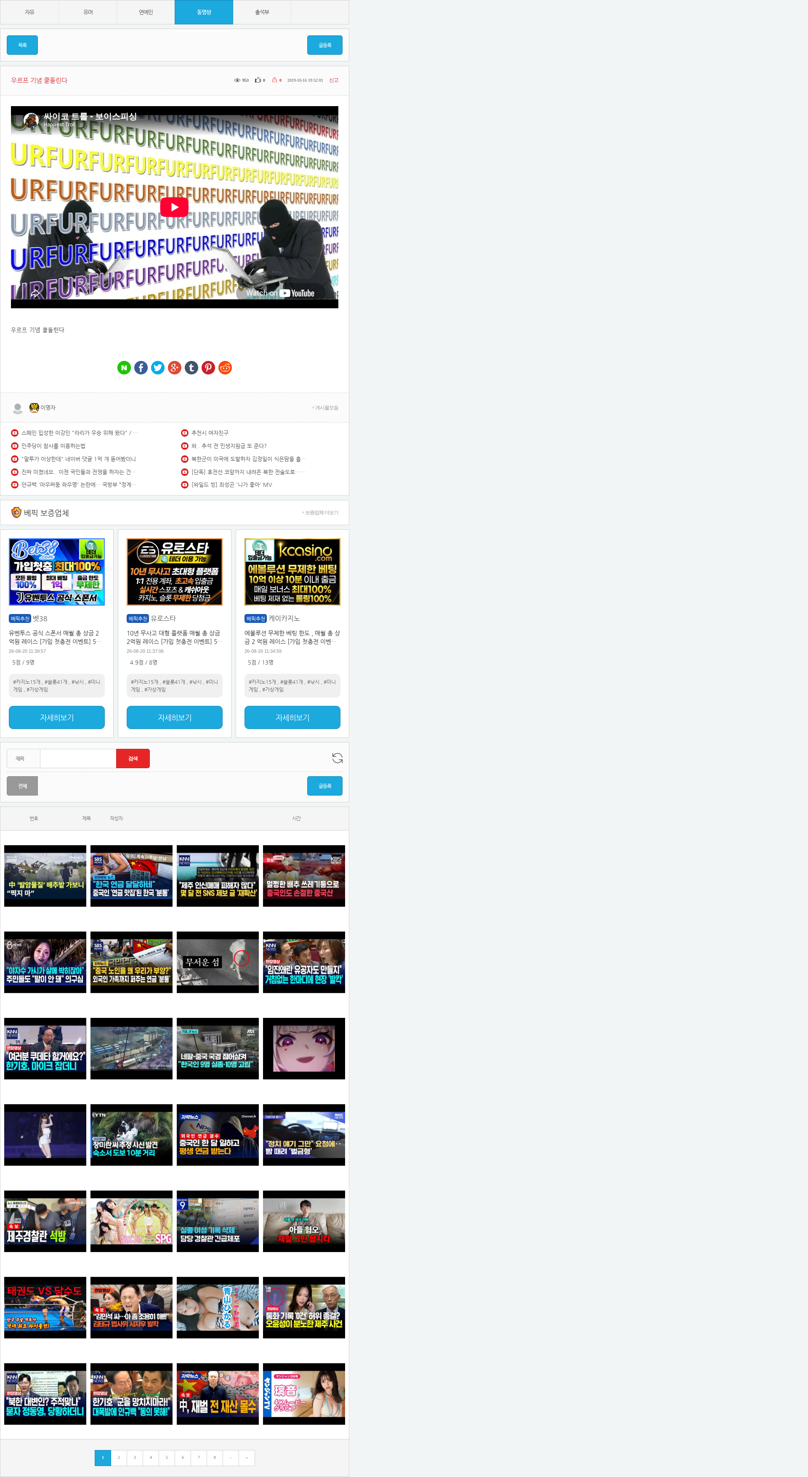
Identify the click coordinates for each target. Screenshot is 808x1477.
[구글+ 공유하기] (174, 368)
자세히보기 (57, 717)
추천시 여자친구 (210, 433)
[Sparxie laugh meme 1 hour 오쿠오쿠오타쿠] (304, 1048)
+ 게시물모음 (325, 408)
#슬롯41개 (56, 682)
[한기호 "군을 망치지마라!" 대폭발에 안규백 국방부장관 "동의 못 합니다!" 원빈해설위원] (131, 1394)
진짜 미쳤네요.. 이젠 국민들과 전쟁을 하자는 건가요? (80, 472)
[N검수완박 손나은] (45, 962)
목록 (22, 45)
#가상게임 (37, 689)
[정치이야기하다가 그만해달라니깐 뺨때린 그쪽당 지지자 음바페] (304, 1135)
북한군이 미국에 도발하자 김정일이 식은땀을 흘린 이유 (250, 459)
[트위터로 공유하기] (157, 368)
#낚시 (78, 682)
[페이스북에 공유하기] (141, 368)
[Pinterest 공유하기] (208, 368)
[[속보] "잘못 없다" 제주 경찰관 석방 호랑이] (45, 1221)
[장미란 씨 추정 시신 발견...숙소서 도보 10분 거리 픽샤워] (131, 1135)
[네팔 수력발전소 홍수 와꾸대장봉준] (131, 1048)
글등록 (325, 45)
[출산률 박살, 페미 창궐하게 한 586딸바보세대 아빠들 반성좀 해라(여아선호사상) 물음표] (304, 1221)
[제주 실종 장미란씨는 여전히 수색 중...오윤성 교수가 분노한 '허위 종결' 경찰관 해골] (304, 1307)
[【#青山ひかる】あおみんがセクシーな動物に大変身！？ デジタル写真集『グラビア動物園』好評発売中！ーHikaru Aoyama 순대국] (218, 1307)
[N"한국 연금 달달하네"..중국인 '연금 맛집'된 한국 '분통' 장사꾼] (131, 876)
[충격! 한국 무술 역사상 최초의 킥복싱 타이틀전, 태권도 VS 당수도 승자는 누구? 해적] (45, 1307)
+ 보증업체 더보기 (320, 512)
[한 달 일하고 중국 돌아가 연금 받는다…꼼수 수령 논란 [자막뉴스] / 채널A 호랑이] (218, 1135)
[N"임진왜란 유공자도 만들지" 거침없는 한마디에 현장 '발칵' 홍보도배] (304, 962)
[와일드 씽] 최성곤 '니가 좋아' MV (231, 484)
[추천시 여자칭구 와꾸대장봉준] (45, 1135)
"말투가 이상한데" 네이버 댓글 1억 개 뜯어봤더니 (78, 459)
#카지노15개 (26, 682)
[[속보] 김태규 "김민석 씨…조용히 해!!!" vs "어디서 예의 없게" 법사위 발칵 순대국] (131, 1307)
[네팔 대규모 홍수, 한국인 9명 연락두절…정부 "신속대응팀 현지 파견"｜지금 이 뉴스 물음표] (218, 1048)
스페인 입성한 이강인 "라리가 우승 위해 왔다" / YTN (80, 433)
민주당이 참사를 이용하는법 (53, 446)
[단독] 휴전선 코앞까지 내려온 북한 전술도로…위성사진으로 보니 (250, 472)
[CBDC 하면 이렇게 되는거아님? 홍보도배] (218, 1394)
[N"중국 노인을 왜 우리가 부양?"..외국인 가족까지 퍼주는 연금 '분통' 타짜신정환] (131, 962)
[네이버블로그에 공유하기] (124, 368)
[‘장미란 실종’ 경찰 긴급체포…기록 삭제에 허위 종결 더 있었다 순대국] (218, 1221)
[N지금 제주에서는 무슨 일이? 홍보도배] (218, 962)
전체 (22, 786)
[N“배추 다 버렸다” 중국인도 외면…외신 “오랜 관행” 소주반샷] (304, 876)
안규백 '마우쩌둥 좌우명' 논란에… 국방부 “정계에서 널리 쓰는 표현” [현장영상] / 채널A (80, 484)
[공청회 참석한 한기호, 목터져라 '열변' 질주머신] (45, 1048)
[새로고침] (337, 758)
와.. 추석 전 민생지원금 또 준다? (229, 446)
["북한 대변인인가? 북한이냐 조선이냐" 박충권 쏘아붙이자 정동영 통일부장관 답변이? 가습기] (45, 1394)
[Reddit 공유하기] (225, 368)
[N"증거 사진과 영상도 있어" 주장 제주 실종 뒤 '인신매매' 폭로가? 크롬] (218, 876)
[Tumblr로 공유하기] (191, 368)
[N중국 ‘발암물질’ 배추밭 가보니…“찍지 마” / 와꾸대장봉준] (45, 876)
